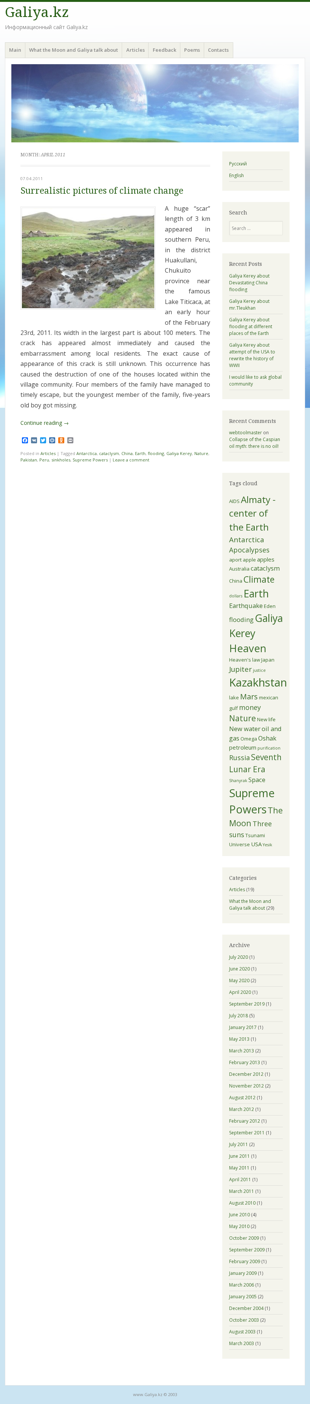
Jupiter (240, 669)
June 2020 (239, 969)
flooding (156, 453)
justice (259, 670)
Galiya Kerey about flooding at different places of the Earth (250, 326)
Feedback (164, 49)
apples (265, 559)
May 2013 (239, 1039)
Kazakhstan (258, 682)
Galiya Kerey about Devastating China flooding (249, 283)
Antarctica (86, 453)
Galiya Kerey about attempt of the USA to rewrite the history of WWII (252, 355)
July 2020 (238, 957)
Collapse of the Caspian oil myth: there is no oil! (254, 442)
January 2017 (243, 1027)
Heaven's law (244, 659)
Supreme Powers (90, 460)
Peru (44, 460)
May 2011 (239, 1168)
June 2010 (239, 1214)
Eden (270, 606)
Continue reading (44, 422)
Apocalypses (249, 549)
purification (269, 748)
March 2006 (241, 1285)
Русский (238, 163)
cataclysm (109, 453)
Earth (140, 453)
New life (266, 719)
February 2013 (244, 1062)
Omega (248, 738)
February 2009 (244, 1261)
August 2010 (242, 1203)
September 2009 (247, 1250)
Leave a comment (131, 460)
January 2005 (243, 1296)
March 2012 (241, 1109)
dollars (235, 596)
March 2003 (241, 1343)
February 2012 (244, 1121)
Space (256, 779)
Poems (192, 49)
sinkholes (60, 460)
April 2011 (240, 1179)
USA (256, 844)
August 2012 (242, 1097)
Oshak (267, 738)
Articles (135, 49)
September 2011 (247, 1132)
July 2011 (238, 1144)
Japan (267, 659)
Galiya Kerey (179, 453)
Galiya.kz (37, 12)
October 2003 (244, 1320)
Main (15, 49)
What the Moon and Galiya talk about (73, 49)
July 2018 (238, 1015)
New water (244, 728)
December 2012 (246, 1074)
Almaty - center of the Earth (252, 513)
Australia (239, 568)
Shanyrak (238, 780)
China (127, 453)
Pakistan (28, 460)
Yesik (267, 844)
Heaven (248, 648)
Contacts (218, 49)
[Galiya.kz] (155, 103)
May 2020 (239, 980)
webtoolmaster (245, 432)
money (250, 707)
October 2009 (244, 1238)
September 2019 (247, 1004)
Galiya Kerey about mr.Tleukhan (249, 304)
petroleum (242, 747)
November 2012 (246, 1086)
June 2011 (239, 1156)
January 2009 (243, 1273)
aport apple (242, 559)
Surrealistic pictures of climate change (101, 191)
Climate (258, 579)
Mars (249, 696)
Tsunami (255, 835)
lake (234, 697)
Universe (239, 844)
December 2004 (246, 1308)
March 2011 (241, 1191)
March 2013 (241, 1051)
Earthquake (246, 605)
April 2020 (240, 992)
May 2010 (239, 1226)
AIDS (234, 501)
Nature (201, 453)
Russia (239, 757)
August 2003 (242, 1331)
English (236, 175)
